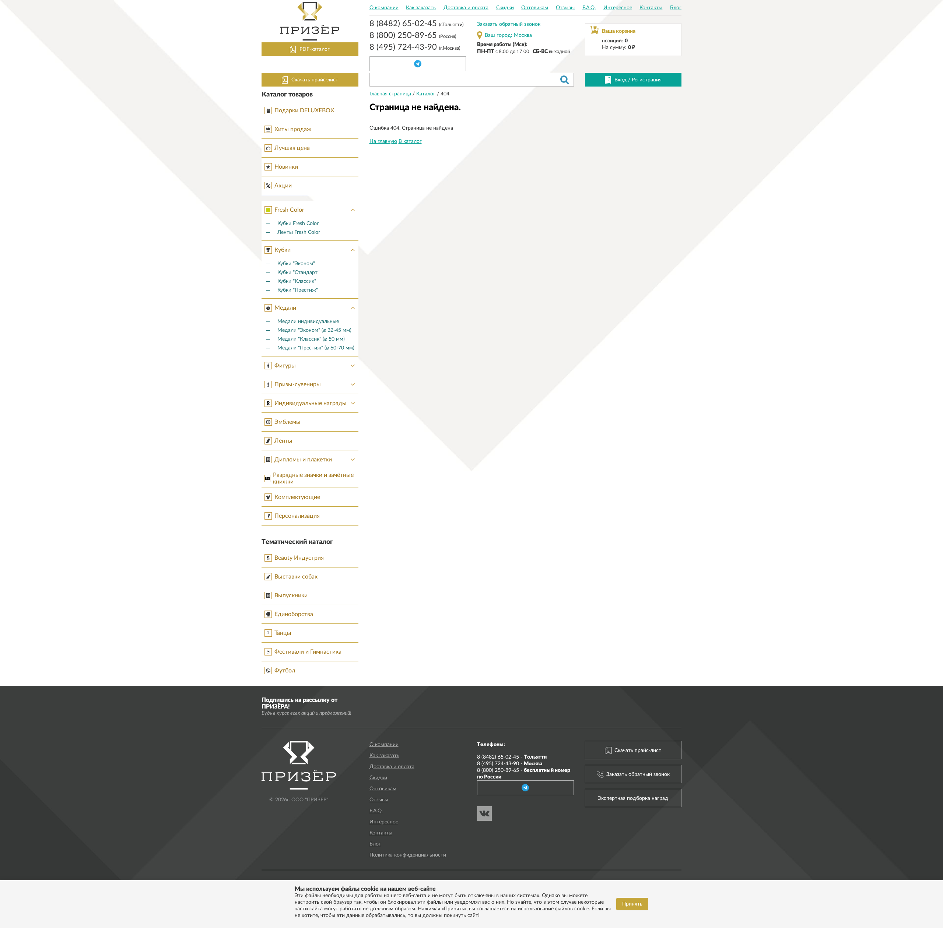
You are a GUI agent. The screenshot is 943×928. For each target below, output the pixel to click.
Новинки (286, 167)
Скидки (505, 7)
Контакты (650, 7)
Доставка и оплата (466, 7)
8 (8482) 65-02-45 (416, 24)
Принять (632, 904)
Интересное (617, 7)
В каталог (410, 141)
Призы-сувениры (297, 384)
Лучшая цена (292, 148)
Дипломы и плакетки (303, 460)
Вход (620, 79)
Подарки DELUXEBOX (304, 110)
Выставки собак (296, 577)
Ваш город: (498, 35)
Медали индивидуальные (308, 321)
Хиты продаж (293, 129)
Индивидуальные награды (310, 403)
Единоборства (293, 614)
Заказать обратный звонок (508, 24)
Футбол (284, 671)
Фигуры (285, 366)
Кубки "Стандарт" (298, 272)
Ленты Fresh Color (298, 232)
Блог (675, 7)
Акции (283, 186)
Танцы (282, 633)
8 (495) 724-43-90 (414, 48)
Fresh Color (289, 210)
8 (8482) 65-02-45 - (512, 757)
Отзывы (565, 7)
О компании (384, 7)
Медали (285, 308)
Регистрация (647, 79)
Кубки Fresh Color (298, 223)
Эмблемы (287, 422)
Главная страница (391, 93)
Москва (523, 35)
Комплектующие (297, 497)
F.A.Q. (589, 7)
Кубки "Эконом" (296, 263)
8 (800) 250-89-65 (412, 36)
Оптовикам (534, 7)
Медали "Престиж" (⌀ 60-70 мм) (315, 348)
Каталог (426, 93)
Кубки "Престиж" (297, 290)
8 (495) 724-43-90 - (509, 763)
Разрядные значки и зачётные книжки (313, 478)
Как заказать (421, 7)
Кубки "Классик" (296, 281)
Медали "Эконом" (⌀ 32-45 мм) (314, 330)
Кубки (282, 250)
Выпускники (291, 595)
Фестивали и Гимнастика (307, 652)
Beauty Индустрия (299, 558)
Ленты (283, 441)
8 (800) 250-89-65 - (523, 774)
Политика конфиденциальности (407, 855)
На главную (383, 141)
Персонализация (297, 516)
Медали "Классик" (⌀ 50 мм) (311, 339)
